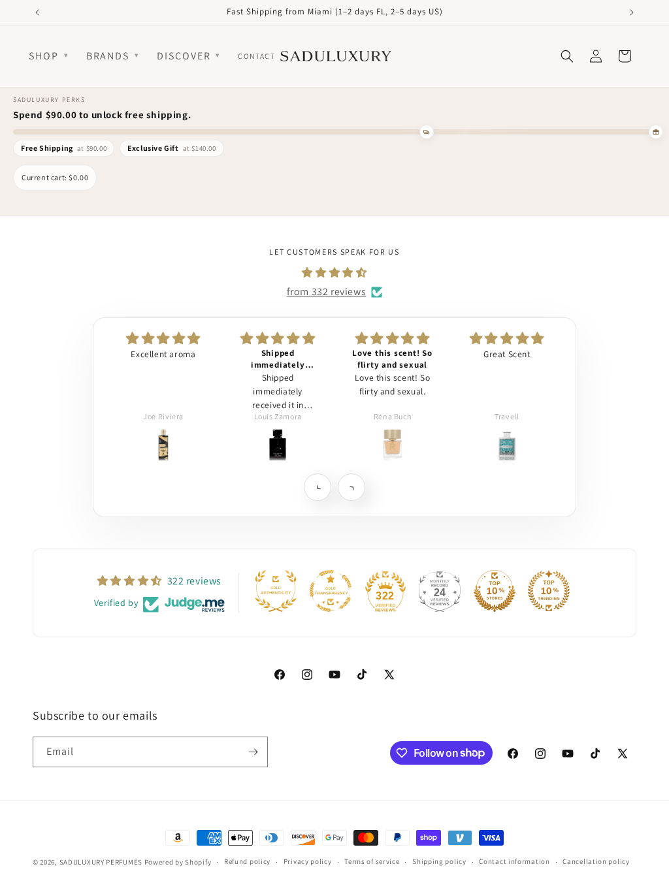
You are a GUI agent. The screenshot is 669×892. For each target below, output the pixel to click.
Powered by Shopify (178, 862)
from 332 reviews (327, 291)
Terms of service (371, 861)
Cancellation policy (596, 861)
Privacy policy (308, 861)
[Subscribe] (252, 752)
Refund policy (247, 861)
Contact (256, 56)
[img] (334, 273)
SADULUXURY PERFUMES (100, 862)
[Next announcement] (631, 12)
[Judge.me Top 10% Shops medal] (494, 591)
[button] (317, 487)
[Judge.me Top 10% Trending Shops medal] (549, 591)
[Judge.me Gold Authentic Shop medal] (276, 591)
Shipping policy (439, 861)
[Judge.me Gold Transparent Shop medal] (330, 591)
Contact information (514, 861)
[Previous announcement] (37, 12)
